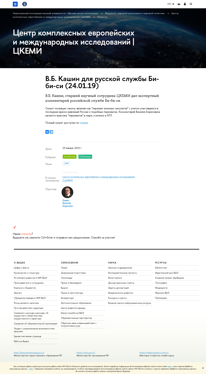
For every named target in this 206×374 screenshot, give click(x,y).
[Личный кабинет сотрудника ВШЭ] (185, 4)
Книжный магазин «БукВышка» (169, 277)
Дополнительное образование (76, 302)
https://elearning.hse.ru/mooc (154, 352)
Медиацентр (161, 287)
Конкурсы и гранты (117, 297)
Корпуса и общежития (25, 287)
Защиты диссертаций (118, 287)
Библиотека (161, 267)
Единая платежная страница (27, 336)
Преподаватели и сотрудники (29, 282)
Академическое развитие (120, 292)
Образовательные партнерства (76, 317)
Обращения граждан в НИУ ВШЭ (30, 297)
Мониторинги (115, 277)
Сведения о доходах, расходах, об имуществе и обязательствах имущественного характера (31, 315)
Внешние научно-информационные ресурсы (129, 302)
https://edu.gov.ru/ (86, 352)
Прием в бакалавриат (71, 282)
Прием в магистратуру (72, 292)
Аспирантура (67, 297)
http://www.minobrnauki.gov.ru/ (29, 352)
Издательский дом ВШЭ (166, 272)
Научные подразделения (120, 267)
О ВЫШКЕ (19, 262)
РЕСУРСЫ (161, 262)
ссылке (84, 123)
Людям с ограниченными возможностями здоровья (34, 330)
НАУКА (112, 262)
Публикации (161, 297)
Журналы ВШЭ (162, 292)
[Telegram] (51, 132)
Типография (161, 282)
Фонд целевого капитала (26, 302)
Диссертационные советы (121, 282)
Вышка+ (64, 287)
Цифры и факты (21, 267)
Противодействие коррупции (28, 307)
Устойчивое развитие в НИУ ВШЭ (30, 277)
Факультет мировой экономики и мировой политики (135, 13)
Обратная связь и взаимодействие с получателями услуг (78, 324)
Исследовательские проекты (122, 272)
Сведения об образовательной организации (35, 323)
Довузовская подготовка (73, 272)
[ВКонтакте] (47, 132)
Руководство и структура (26, 272)
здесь (170, 366)
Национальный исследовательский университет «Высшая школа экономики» (56, 13)
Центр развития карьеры (73, 307)
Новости (102, 16)
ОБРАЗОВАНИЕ (69, 262)
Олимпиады (66, 277)
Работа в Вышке (21, 341)
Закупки (18, 292)
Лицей (64, 267)
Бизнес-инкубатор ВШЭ (72, 312)
